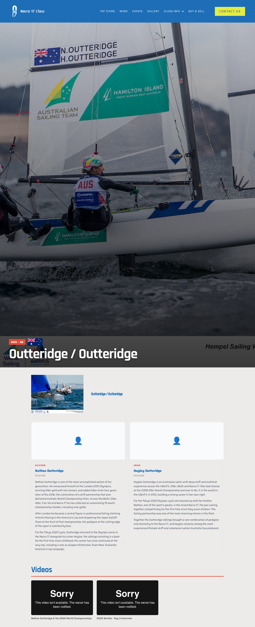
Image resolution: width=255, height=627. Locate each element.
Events (137, 11)
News (124, 11)
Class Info (172, 11)
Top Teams (107, 11)
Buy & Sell (196, 11)
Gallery (153, 11)
